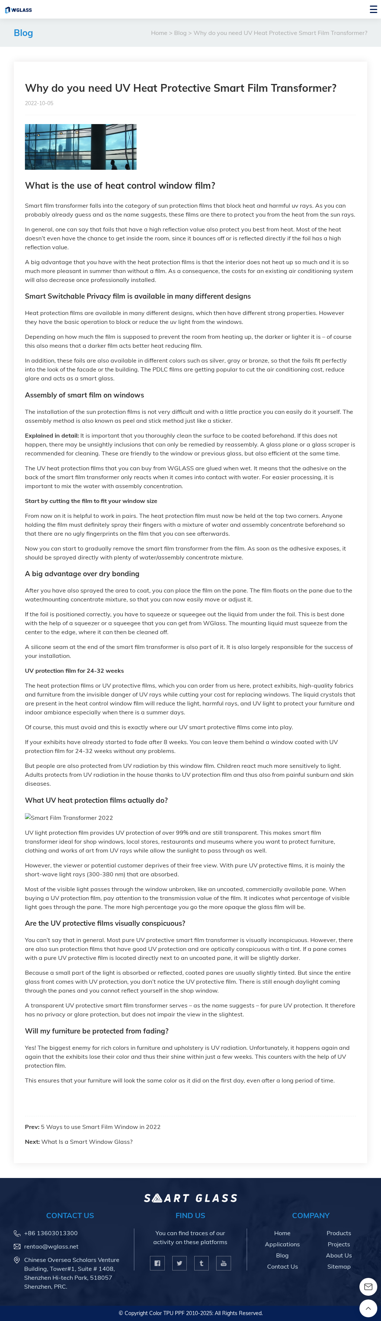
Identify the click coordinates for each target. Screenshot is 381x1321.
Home (159, 32)
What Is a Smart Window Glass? (86, 1141)
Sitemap (339, 1266)
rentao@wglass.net (51, 1246)
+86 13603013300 (51, 1233)
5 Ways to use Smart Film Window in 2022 (101, 1126)
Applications (282, 1244)
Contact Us (282, 1266)
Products (339, 1233)
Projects (339, 1244)
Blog (23, 32)
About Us (339, 1255)
